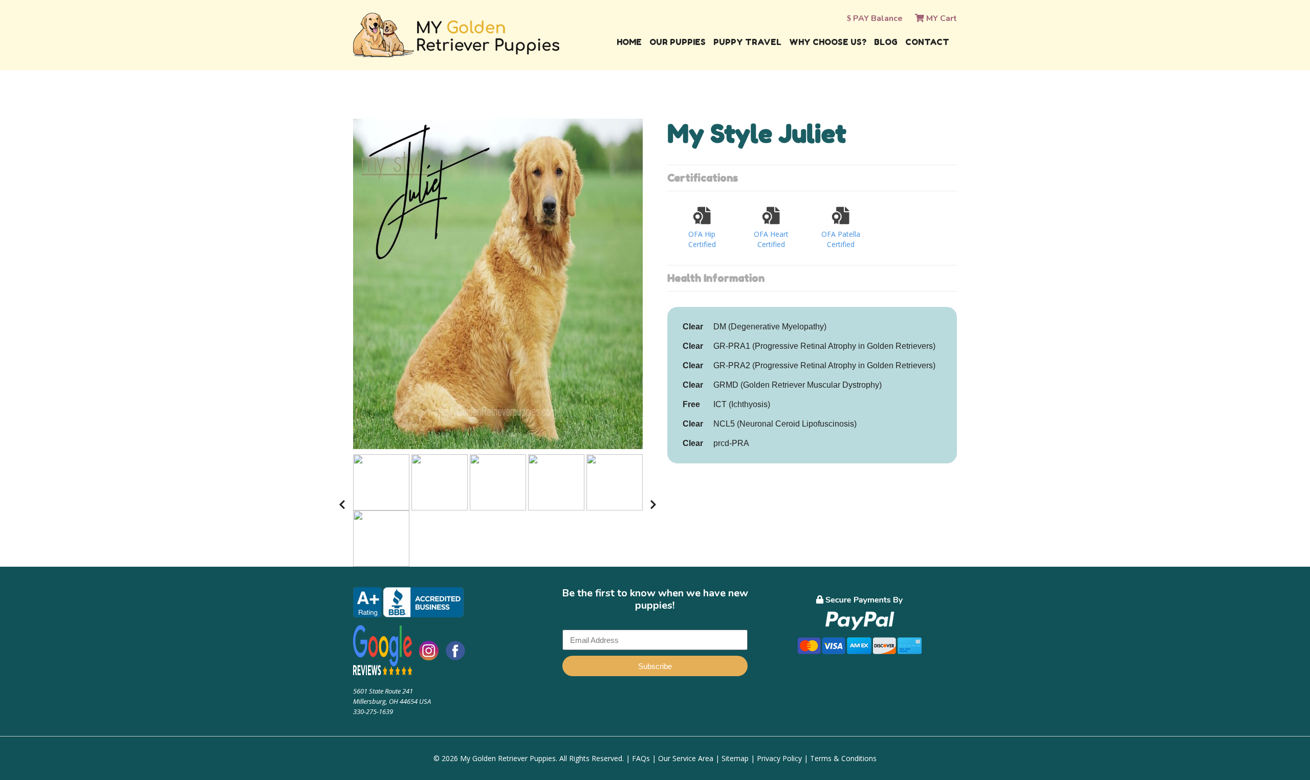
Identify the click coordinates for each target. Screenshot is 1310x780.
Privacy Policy (779, 758)
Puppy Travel (747, 42)
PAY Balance (877, 18)
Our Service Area (685, 758)
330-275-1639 (373, 711)
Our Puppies (677, 42)
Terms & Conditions (843, 758)
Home (629, 42)
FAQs (641, 758)
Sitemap (735, 758)
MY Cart (940, 18)
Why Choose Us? (827, 42)
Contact (927, 42)
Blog (886, 42)
